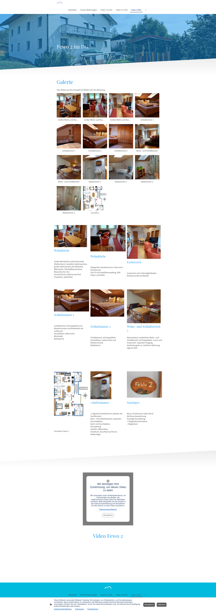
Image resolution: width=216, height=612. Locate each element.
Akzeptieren (108, 515)
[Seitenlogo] (59, 3)
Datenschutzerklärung (108, 509)
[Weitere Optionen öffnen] (146, 10)
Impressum (79, 609)
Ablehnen (161, 605)
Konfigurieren (93, 609)
